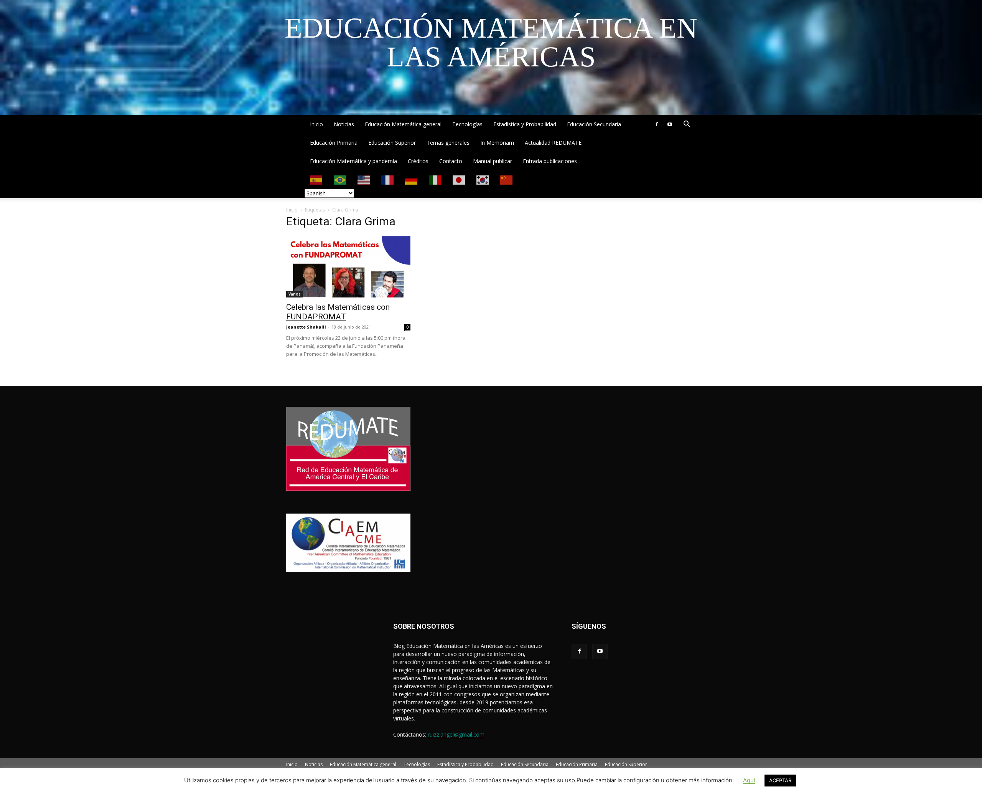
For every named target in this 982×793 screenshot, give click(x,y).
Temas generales (448, 142)
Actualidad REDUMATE (553, 142)
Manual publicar (492, 161)
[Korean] (483, 179)
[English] (364, 179)
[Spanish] (316, 179)
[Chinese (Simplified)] (507, 179)
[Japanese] (459, 179)
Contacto (450, 161)
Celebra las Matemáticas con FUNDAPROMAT (338, 311)
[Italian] (435, 179)
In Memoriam (497, 142)
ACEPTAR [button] (780, 780)
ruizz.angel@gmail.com (456, 734)
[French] (388, 179)
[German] (411, 179)
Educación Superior (392, 142)
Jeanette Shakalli (306, 327)
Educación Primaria (334, 142)
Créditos (418, 161)
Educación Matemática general (403, 124)
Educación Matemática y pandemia (353, 161)
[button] (686, 125)
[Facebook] (656, 124)
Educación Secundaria (594, 124)
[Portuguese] (340, 179)
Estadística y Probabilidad (524, 124)
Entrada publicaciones (550, 161)
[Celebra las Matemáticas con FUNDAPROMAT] (348, 266)
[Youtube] (670, 124)
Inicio (316, 124)
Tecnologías (467, 124)
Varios (294, 294)
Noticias (344, 124)
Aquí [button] (749, 780)
